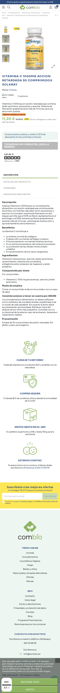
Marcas (30, 581)
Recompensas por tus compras (30, 624)
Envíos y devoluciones (30, 604)
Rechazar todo (30, 681)
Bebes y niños (30, 569)
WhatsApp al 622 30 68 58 (37, 468)
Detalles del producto (17, 182)
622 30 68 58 (30, 643)
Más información (10, 675)
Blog (30, 616)
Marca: (5, 90)
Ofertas (30, 577)
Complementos (30, 557)
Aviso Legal (27, 501)
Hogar (30, 565)
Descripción (10, 175)
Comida (30, 553)
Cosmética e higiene (30, 561)
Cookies (30, 612)
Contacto (30, 596)
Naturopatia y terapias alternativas (30, 573)
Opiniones (9, 188)
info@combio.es (32, 654)
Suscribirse (50, 496)
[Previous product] (56, 15)
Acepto (30, 689)
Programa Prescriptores (30, 620)
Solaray (13, 90)
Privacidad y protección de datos (30, 608)
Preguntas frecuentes (16, 194)
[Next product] (57, 15)
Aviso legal (30, 600)
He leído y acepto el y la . (31, 502)
